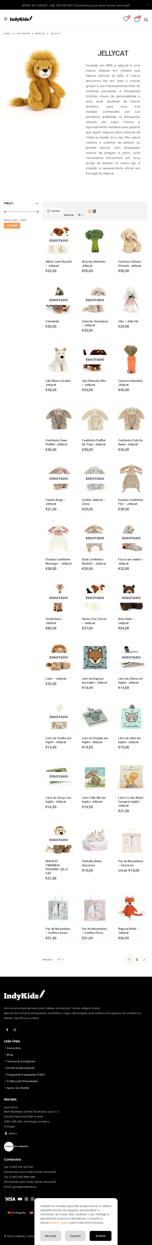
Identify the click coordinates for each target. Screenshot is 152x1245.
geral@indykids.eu (24, 1187)
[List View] (94, 211)
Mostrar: (69, 215)
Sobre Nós (14, 1048)
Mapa (13, 1133)
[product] (95, 240)
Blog (10, 1055)
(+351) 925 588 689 (22, 1177)
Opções (75, 1236)
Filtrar (12, 225)
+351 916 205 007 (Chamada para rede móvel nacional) (89, 5)
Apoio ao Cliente (18, 1088)
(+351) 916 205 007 (21, 1167)
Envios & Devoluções (20, 1068)
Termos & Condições (21, 1061)
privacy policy (59, 1223)
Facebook (7, 1030)
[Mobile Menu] (7, 18)
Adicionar (104, 231)
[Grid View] (89, 211)
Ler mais (68, 231)
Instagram (15, 1030)
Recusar (50, 1236)
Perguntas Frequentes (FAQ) (26, 1075)
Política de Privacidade (22, 1081)
